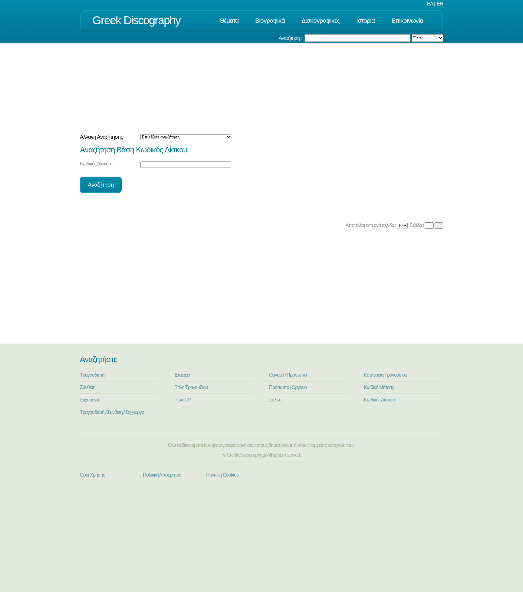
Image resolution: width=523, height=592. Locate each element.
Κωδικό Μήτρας (379, 387)
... (439, 225)
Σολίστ (275, 399)
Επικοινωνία (407, 20)
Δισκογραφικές (320, 20)
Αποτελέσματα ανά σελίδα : (370, 225)
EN (440, 3)
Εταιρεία (182, 374)
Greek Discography (136, 20)
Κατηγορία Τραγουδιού (385, 374)
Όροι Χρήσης (92, 474)
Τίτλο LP (183, 399)
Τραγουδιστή (92, 374)
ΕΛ (430, 3)
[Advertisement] (261, 88)
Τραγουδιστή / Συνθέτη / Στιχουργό (112, 412)
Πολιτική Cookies (222, 474)
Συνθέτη (87, 387)
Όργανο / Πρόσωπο (288, 374)
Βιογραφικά (270, 20)
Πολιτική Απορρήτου (162, 474)
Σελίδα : (416, 225)
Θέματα (228, 20)
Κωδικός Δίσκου (379, 399)
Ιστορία (365, 20)
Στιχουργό (89, 399)
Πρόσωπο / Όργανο (288, 387)
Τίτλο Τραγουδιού (191, 387)
